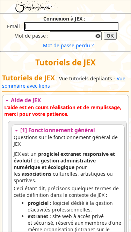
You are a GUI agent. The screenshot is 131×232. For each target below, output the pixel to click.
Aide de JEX (25, 100)
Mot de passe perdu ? (68, 45)
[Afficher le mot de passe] (98, 35)
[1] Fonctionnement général (57, 130)
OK (110, 36)
